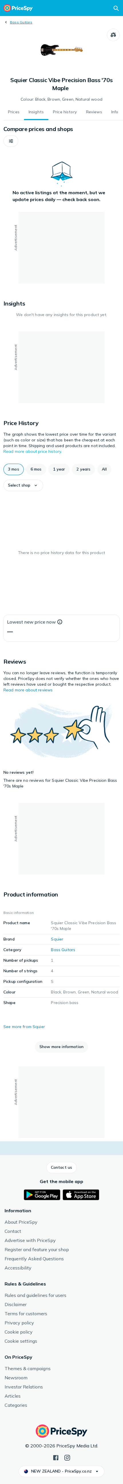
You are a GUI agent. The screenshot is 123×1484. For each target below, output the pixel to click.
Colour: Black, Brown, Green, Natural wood (61, 99)
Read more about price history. (32, 451)
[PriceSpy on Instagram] (67, 1457)
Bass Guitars (21, 22)
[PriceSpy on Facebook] (55, 1457)
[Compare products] (113, 35)
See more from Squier (24, 1026)
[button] (10, 141)
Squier (57, 939)
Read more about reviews (28, 690)
